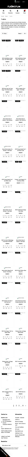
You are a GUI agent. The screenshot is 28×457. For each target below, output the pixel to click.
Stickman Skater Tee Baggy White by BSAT (7, 362)
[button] (5, 452)
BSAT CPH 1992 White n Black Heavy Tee (20, 271)
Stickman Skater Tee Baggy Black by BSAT (20, 331)
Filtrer (5, 33)
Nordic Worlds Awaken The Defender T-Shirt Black (7, 149)
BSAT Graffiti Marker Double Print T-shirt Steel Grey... (20, 58)
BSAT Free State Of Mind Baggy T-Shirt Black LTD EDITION (7, 240)
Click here (6, 438)
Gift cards (17, 429)
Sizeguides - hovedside (19, 417)
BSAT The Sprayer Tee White (20, 361)
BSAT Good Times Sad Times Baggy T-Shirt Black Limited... (7, 89)
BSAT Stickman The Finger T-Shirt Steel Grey (7, 301)
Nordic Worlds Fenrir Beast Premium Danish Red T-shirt (20, 301)
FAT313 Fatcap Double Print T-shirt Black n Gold (20, 149)
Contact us (17, 419)
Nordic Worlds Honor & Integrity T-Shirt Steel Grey (21, 119)
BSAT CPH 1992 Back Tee (20, 391)
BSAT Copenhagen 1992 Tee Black (7, 392)
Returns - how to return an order (20, 424)
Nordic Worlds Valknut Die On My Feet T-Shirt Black (7, 271)
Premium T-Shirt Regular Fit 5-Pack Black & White (20, 180)
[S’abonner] (25, 445)
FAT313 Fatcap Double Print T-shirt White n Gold (7, 180)
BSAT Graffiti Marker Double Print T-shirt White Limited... (7, 58)
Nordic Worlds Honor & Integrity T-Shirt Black (20, 240)
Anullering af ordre (19, 433)
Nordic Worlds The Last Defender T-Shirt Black (7, 210)
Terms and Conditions (19, 427)
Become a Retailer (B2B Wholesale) (19, 435)
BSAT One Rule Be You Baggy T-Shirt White (20, 210)
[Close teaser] (11, 455)
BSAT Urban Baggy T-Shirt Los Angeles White (7, 331)
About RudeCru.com (19, 431)
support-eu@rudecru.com (6, 428)
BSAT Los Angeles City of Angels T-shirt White (20, 89)
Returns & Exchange (19, 421)
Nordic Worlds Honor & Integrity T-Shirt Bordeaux (7, 119)
